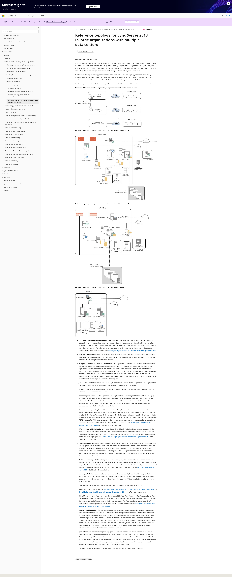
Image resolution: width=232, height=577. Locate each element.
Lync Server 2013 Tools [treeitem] (10, 187)
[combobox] (20, 31)
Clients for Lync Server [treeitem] (13, 81)
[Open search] (223, 15)
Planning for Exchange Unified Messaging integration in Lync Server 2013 (128, 489)
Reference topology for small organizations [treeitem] (21, 91)
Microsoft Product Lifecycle (56, 22)
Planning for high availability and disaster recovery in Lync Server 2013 (132, 351)
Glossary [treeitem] (6, 190)
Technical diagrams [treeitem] (9, 45)
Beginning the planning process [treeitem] (16, 71)
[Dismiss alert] (228, 3)
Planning (83, 29)
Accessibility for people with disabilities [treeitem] (16, 42)
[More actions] (155, 29)
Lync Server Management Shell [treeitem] (13, 184)
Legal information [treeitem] (9, 38)
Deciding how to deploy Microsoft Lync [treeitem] (18, 68)
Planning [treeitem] (8, 58)
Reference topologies (125, 29)
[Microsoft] (3, 16)
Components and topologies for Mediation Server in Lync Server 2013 (125, 437)
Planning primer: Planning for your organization (102, 29)
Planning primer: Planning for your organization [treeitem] (21, 65)
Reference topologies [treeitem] (14, 88)
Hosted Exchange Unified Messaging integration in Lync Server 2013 (102, 492)
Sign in (228, 16)
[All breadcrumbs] (76, 29)
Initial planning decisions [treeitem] (14, 78)
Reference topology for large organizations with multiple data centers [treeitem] (23, 101)
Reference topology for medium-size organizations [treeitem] (19, 96)
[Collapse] (38, 27)
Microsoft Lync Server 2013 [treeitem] (12, 35)
